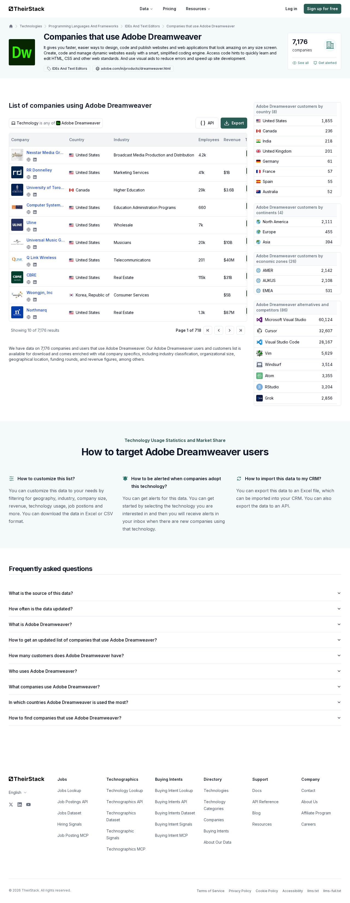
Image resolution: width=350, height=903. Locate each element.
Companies (214, 819)
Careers (308, 824)
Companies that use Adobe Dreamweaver (201, 26)
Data (144, 8)
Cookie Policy (267, 891)
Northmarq (37, 310)
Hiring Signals (69, 824)
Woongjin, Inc (39, 292)
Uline (31, 222)
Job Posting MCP (73, 835)
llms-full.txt (332, 891)
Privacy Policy (240, 891)
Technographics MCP (125, 849)
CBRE (31, 275)
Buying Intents (216, 831)
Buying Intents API (171, 801)
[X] (11, 804)
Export (238, 123)
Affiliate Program (316, 813)
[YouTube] (28, 804)
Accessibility (292, 891)
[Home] (11, 26)
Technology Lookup (124, 790)
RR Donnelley (39, 170)
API (211, 123)
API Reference (265, 801)
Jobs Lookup (69, 790)
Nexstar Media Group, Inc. (46, 152)
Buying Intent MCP (171, 835)
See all (303, 63)
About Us (309, 801)
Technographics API (124, 801)
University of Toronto (46, 187)
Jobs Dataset (69, 813)
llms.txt (313, 891)
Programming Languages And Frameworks (83, 26)
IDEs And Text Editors (142, 26)
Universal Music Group (46, 240)
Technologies (31, 26)
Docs (257, 790)
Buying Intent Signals (173, 824)
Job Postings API (72, 801)
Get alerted (328, 63)
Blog (256, 813)
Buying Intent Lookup (174, 790)
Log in (291, 8)
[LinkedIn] (20, 804)
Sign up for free (322, 8)
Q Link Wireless (41, 257)
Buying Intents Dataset (175, 813)
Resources (196, 8)
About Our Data (217, 842)
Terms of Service (210, 891)
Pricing (169, 8)
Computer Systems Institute (46, 205)
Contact (308, 790)
